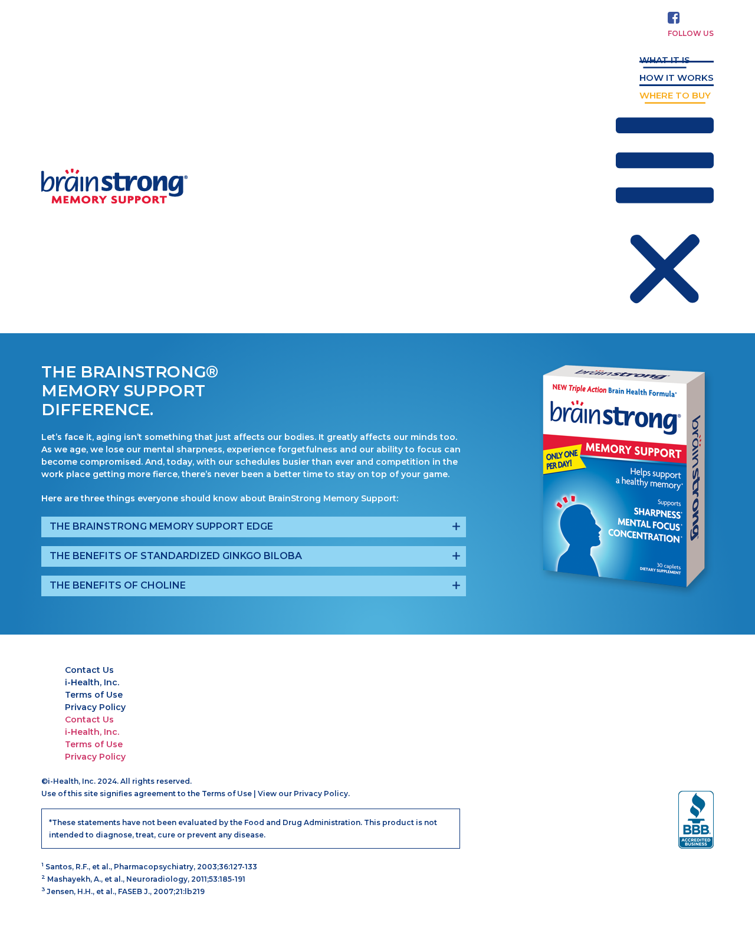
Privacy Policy (95, 707)
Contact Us (89, 670)
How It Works (676, 77)
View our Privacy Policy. (304, 793)
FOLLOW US (691, 33)
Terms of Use (94, 694)
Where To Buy (675, 95)
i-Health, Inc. (92, 682)
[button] (665, 212)
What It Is (664, 59)
